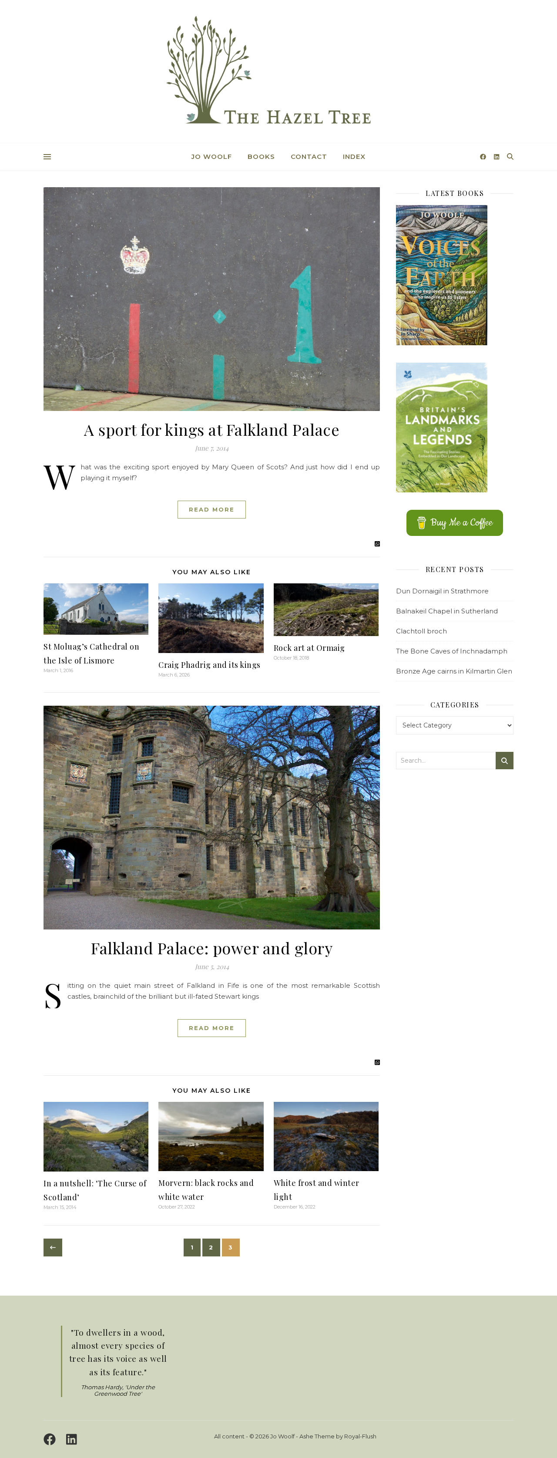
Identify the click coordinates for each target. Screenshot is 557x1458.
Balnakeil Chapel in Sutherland (447, 611)
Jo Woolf (211, 156)
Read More (212, 509)
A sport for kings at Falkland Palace (211, 429)
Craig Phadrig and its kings (209, 665)
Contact (309, 156)
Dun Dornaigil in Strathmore (442, 591)
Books (261, 156)
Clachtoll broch (421, 631)
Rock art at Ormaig (309, 648)
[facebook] (484, 157)
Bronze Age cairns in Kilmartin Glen (454, 671)
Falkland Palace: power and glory (211, 947)
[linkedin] (496, 157)
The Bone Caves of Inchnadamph (451, 651)
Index (354, 156)
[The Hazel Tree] (278, 72)
